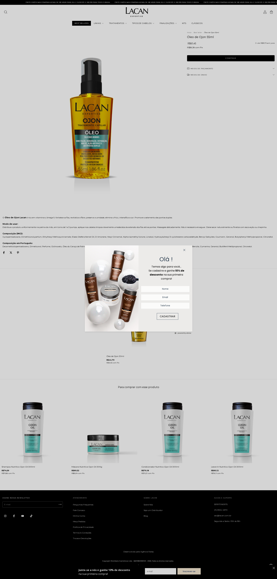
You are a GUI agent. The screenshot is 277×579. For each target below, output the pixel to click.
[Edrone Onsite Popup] (138, 289)
